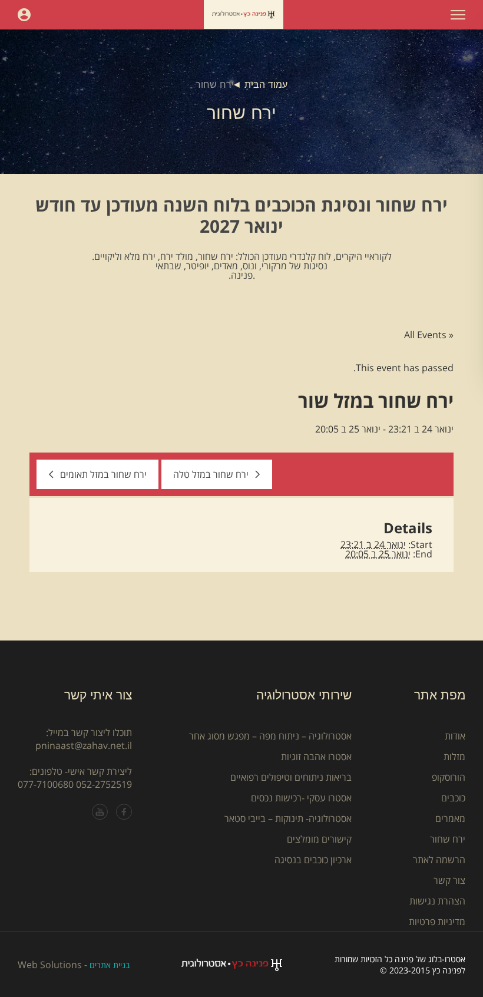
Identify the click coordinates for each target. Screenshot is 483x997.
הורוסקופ (448, 777)
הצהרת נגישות (437, 900)
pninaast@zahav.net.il (83, 745)
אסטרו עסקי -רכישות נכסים (301, 797)
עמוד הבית (265, 84)
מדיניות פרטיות (437, 921)
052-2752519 (104, 784)
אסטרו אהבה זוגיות (316, 756)
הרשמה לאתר (439, 859)
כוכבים (453, 797)
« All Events (429, 334)
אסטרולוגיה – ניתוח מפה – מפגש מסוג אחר (270, 735)
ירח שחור (447, 839)
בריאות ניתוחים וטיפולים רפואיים (291, 777)
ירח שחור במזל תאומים (103, 474)
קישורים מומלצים (319, 839)
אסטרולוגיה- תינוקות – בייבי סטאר (288, 818)
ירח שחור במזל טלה (211, 474)
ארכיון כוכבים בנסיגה (313, 859)
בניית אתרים (110, 964)
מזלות (454, 756)
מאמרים (450, 818)
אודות (455, 735)
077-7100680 (46, 784)
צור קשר (449, 880)
